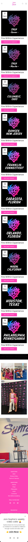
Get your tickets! (9, 110)
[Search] (22, 3)
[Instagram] (10, 503)
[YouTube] (14, 503)
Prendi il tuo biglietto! (10, 42)
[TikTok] (17, 503)
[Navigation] (1, 3)
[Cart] (26, 3)
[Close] (25, 516)
